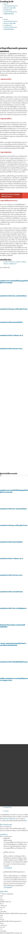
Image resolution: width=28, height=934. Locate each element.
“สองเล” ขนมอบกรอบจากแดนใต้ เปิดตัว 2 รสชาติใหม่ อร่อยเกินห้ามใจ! (13, 644)
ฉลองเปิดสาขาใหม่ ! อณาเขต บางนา (11, 349)
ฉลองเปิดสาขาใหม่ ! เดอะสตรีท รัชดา (11, 592)
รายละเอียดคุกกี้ (8, 868)
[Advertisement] (14, 395)
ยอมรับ (10, 824)
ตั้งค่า (25, 820)
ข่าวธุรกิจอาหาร (8, 9)
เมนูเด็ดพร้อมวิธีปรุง (9, 13)
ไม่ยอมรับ (5, 824)
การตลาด (17, 261)
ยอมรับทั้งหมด (3, 834)
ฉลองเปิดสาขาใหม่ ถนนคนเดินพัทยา (11, 322)
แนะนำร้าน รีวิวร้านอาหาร (10, 11)
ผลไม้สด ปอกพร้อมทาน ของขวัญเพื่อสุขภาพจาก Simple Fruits (14, 679)
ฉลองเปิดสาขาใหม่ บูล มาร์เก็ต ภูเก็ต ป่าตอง (13, 309)
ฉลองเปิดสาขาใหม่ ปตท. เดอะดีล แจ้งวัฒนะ (13, 296)
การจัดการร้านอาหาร (9, 261)
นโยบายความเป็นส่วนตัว (8, 818)
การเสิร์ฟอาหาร (12, 263)
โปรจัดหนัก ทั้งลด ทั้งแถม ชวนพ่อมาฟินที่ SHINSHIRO (12, 626)
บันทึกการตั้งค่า (4, 891)
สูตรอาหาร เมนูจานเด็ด (10, 8)
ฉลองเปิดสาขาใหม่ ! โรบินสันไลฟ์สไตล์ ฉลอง (13, 662)
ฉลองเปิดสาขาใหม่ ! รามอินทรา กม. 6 (11, 335)
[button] (14, 17)
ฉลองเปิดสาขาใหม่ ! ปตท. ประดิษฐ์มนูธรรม (13, 608)
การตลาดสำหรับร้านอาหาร (11, 6)
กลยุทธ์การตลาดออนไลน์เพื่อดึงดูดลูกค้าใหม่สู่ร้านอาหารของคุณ (14, 282)
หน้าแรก (6, 4)
